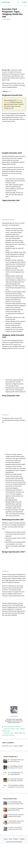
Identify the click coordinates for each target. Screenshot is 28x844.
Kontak (10, 839)
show (9, 91)
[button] (14, 600)
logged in (11, 746)
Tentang (5, 839)
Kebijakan (22, 839)
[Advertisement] (14, 55)
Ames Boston (5, 2)
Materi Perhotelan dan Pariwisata (12, 726)
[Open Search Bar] (18, 2)
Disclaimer (15, 839)
